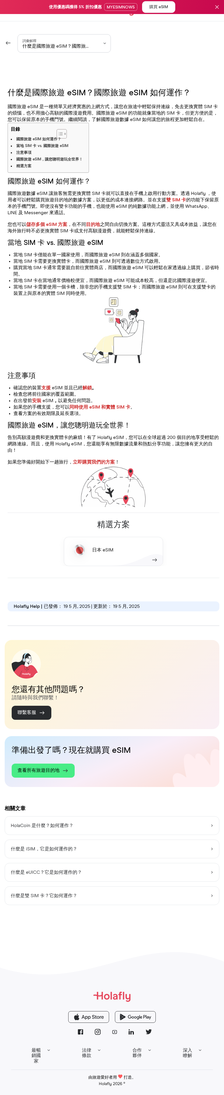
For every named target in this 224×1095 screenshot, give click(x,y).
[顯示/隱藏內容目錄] (76, 131)
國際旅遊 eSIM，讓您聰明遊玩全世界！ (49, 159)
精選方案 (24, 166)
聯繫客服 (27, 712)
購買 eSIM (158, 7)
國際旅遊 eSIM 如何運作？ (38, 139)
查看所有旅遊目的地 (39, 770)
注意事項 (24, 153)
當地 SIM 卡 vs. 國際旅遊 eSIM (42, 146)
